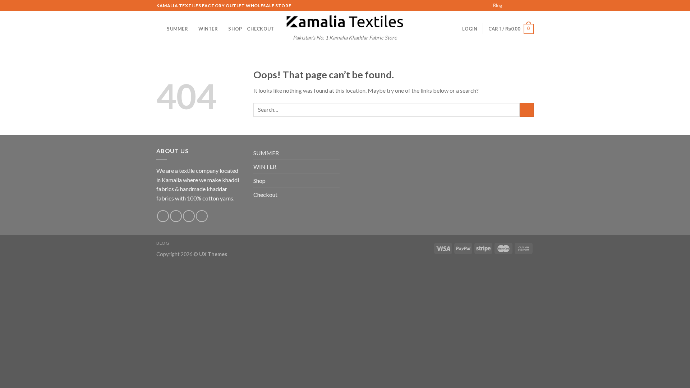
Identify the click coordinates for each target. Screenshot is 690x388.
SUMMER (177, 29)
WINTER (208, 29)
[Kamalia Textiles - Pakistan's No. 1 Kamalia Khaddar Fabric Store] (345, 22)
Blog (497, 5)
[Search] (159, 29)
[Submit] (527, 110)
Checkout (260, 29)
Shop (235, 29)
